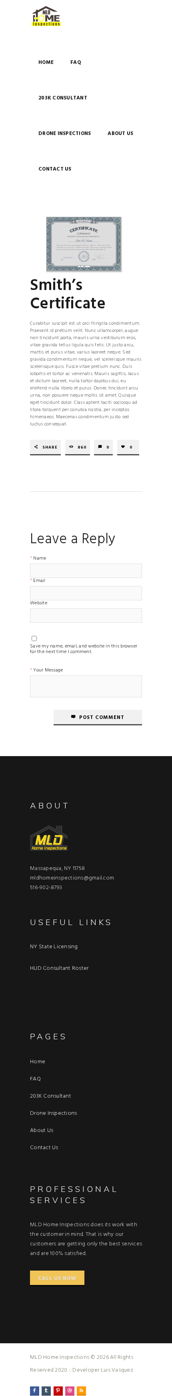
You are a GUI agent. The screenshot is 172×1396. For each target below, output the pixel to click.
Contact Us (55, 169)
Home (46, 62)
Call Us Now (57, 1278)
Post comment (101, 717)
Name (39, 559)
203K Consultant (62, 98)
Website (38, 603)
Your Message (48, 670)
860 (82, 447)
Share (50, 447)
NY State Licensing (54, 946)
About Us (120, 133)
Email (39, 581)
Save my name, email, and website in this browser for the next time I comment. (83, 647)
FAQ (75, 62)
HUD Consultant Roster (59, 968)
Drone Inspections (64, 133)
